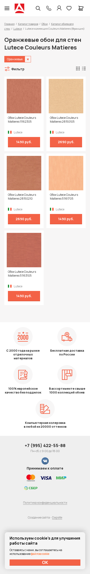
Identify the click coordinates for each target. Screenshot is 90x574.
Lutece (17, 28)
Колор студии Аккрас (19, 8)
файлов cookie (40, 554)
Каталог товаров (28, 24)
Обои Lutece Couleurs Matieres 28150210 (22, 197)
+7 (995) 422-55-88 (45, 445)
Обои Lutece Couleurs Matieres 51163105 (22, 274)
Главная (9, 24)
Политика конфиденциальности (45, 503)
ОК (45, 562)
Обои (45, 24)
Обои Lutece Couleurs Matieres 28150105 (64, 120)
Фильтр (17, 69)
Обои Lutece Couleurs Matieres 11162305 (22, 120)
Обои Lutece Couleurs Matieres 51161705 (64, 197)
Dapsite (57, 517)
